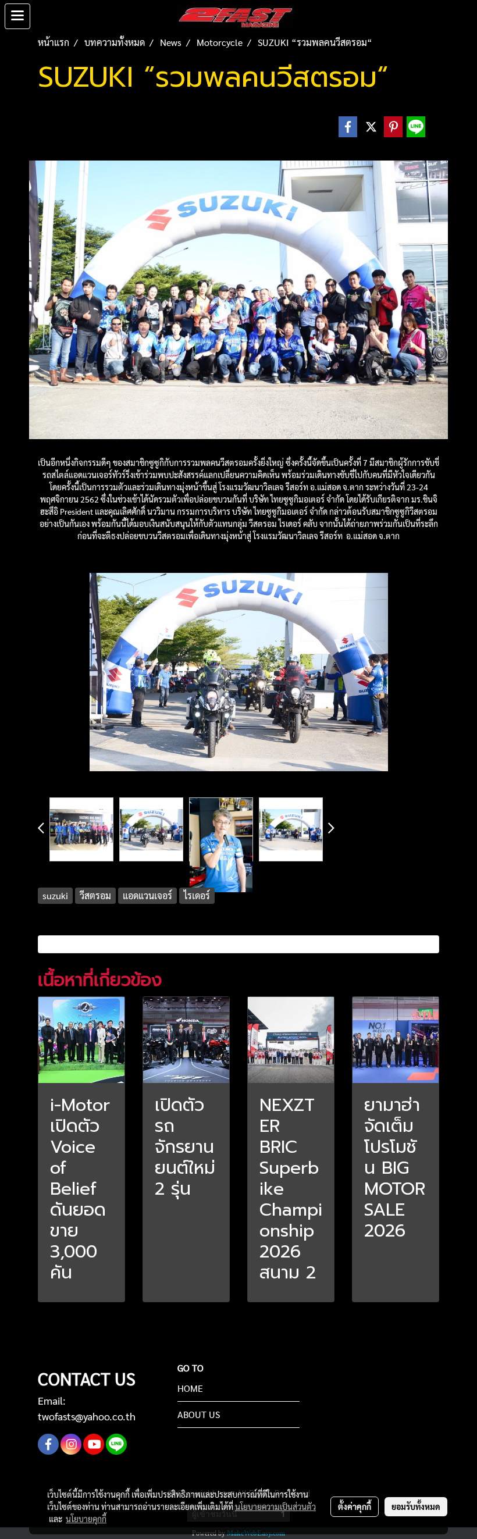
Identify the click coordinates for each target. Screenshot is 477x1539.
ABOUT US (198, 1414)
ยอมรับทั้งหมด (415, 1506)
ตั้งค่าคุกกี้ (354, 1506)
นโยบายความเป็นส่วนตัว (275, 1506)
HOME (190, 1388)
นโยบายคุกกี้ (86, 1518)
